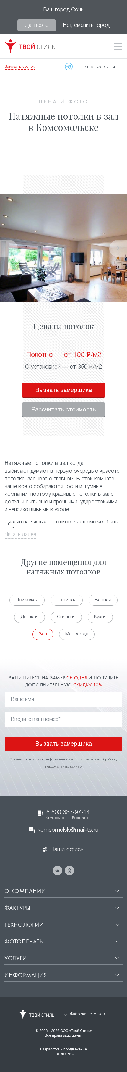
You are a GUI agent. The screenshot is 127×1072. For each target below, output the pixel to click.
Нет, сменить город (86, 25)
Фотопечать (23, 942)
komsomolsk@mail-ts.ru (68, 830)
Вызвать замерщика (63, 390)
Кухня (100, 617)
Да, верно (37, 25)
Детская (29, 617)
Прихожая (27, 600)
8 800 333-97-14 (68, 814)
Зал (43, 634)
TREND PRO (63, 1054)
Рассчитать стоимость (63, 410)
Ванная (103, 600)
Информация (25, 976)
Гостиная (66, 600)
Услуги (15, 959)
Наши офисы (67, 849)
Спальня (66, 617)
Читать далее (20, 534)
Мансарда (76, 634)
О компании (25, 892)
